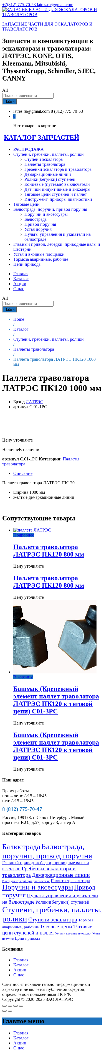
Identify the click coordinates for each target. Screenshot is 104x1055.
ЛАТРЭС (34, 401)
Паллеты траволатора (44, 164)
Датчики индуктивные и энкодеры (57, 189)
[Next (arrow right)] (10, 1011)
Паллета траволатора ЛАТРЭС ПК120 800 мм (48, 550)
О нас (18, 288)
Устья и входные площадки (39, 254)
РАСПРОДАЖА (28, 149)
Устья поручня (38, 229)
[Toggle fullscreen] (15, 1006)
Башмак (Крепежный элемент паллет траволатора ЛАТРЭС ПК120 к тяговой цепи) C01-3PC (56, 700)
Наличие (10, 449)
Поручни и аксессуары (46, 214)
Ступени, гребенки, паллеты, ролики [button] (48, 154)
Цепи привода (26, 264)
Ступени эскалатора (43, 159)
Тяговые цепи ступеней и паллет (55, 194)
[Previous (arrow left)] (4, 1011)
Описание (22, 473)
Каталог (21, 278)
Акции (19, 283)
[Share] (10, 1006)
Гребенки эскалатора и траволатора (58, 169)
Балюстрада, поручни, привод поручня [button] (50, 209)
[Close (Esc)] (4, 1006)
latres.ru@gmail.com (55, 4)
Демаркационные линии (47, 174)
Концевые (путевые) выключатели (57, 184)
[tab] (57, 473)
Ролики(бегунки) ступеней (49, 179)
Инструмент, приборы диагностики (58, 199)
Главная (20, 273)
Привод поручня (40, 224)
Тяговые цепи (26, 204)
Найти (9, 101)
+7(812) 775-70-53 (19, 4)
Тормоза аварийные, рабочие (40, 259)
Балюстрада (35, 219)
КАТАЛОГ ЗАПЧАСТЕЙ (41, 137)
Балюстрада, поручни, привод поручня (47, 851)
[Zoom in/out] (21, 1006)
